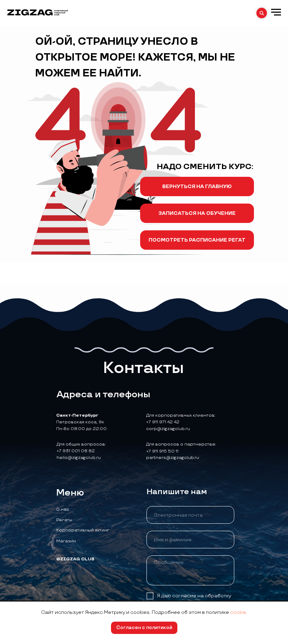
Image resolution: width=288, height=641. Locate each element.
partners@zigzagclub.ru (172, 457)
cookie (238, 612)
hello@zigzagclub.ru (79, 457)
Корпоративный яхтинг (82, 530)
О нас (62, 509)
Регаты (64, 520)
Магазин (66, 541)
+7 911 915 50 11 (162, 451)
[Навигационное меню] (276, 12)
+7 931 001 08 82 (76, 451)
